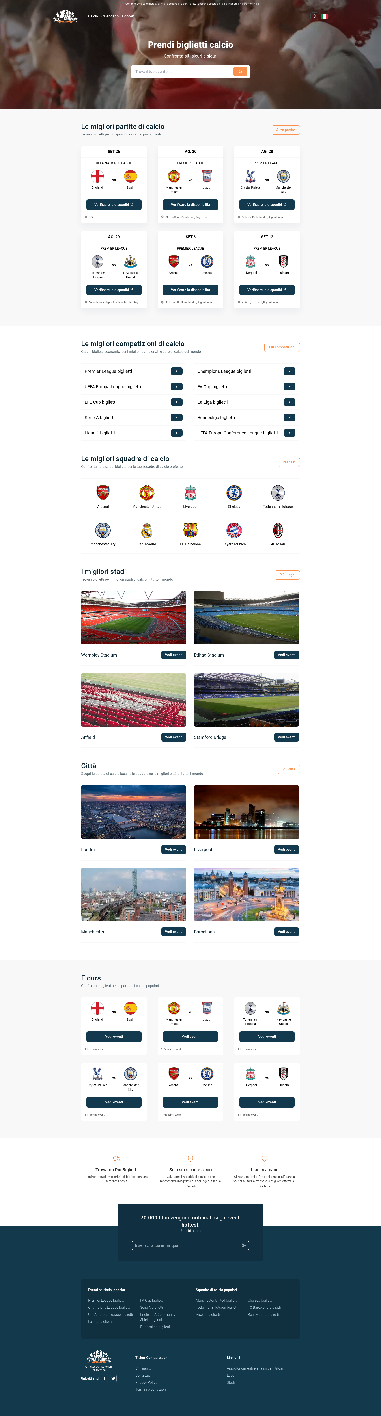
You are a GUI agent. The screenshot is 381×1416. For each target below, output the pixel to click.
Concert (128, 16)
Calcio (93, 16)
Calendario (110, 16)
